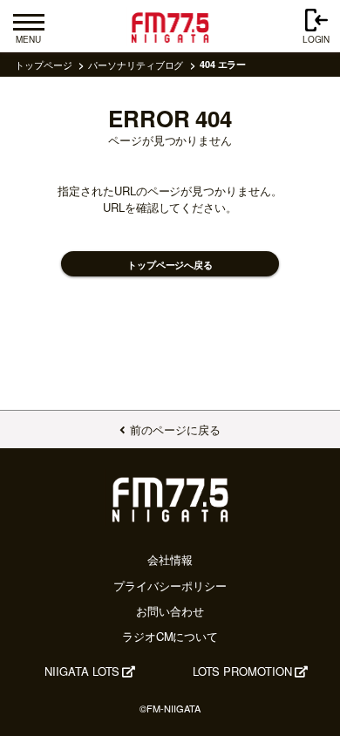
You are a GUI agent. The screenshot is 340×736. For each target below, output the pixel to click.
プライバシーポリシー (169, 585)
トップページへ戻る (170, 264)
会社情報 (170, 559)
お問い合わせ (170, 611)
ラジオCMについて (170, 636)
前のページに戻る (175, 429)
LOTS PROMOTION (242, 671)
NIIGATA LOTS (81, 671)
